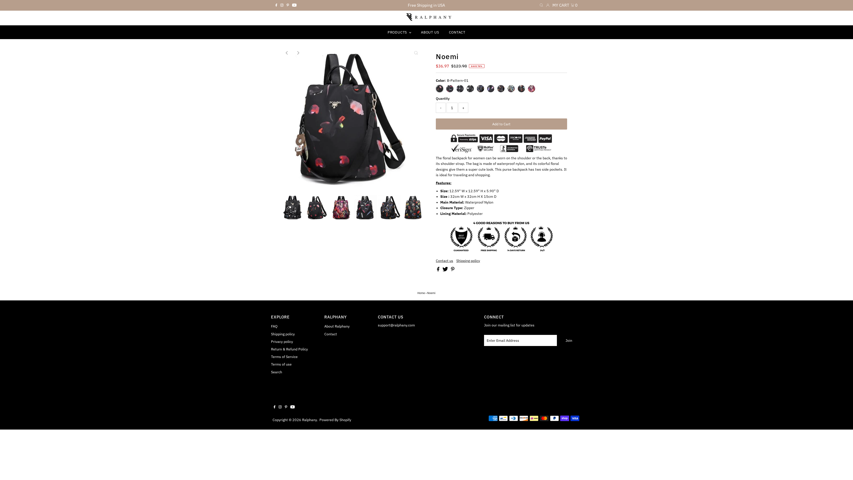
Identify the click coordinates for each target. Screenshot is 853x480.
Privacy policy (282, 341)
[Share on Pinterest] (452, 270)
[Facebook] (276, 5)
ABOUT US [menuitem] (430, 32)
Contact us (444, 260)
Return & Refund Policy (289, 349)
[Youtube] (294, 5)
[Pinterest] (287, 5)
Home (421, 293)
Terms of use (281, 364)
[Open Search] (541, 5)
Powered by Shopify (335, 420)
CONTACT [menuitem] (457, 32)
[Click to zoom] (416, 53)
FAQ (274, 326)
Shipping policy (468, 260)
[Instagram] (282, 5)
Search (276, 372)
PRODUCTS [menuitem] (398, 32)
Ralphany (309, 420)
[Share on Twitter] (445, 270)
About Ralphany (337, 326)
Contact (330, 334)
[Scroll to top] (844, 471)
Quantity (443, 98)
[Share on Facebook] (438, 270)
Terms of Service (284, 356)
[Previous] (287, 53)
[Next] (298, 53)
